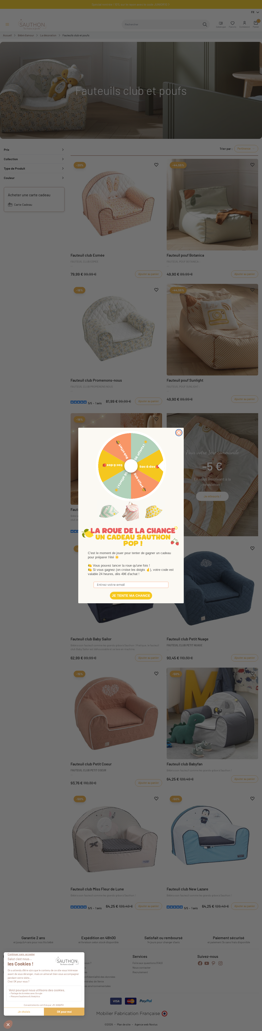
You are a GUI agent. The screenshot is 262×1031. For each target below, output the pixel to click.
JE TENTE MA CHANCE (131, 596)
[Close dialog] (178, 432)
